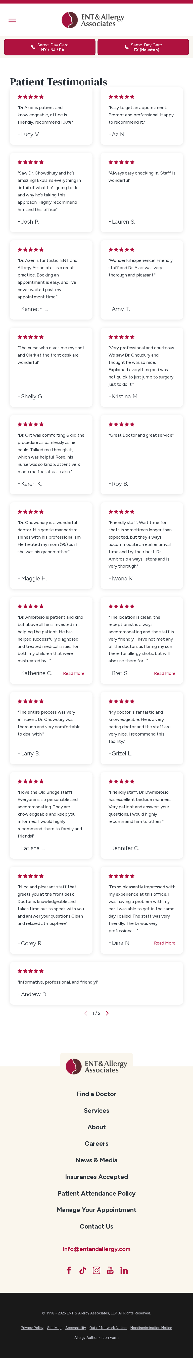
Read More (73, 673)
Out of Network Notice (108, 1328)
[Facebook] (69, 1270)
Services (96, 1110)
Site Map (54, 1328)
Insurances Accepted (96, 1176)
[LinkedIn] (124, 1270)
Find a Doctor (96, 1094)
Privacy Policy (32, 1328)
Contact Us (96, 1226)
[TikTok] (82, 1270)
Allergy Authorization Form (96, 1337)
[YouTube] (110, 1270)
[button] (12, 20)
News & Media (96, 1160)
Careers (97, 1143)
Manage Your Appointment (96, 1209)
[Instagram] (96, 1270)
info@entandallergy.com (96, 1248)
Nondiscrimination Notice (151, 1328)
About (96, 1127)
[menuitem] (96, 1094)
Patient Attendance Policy (97, 1193)
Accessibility (75, 1328)
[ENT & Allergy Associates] (93, 20)
